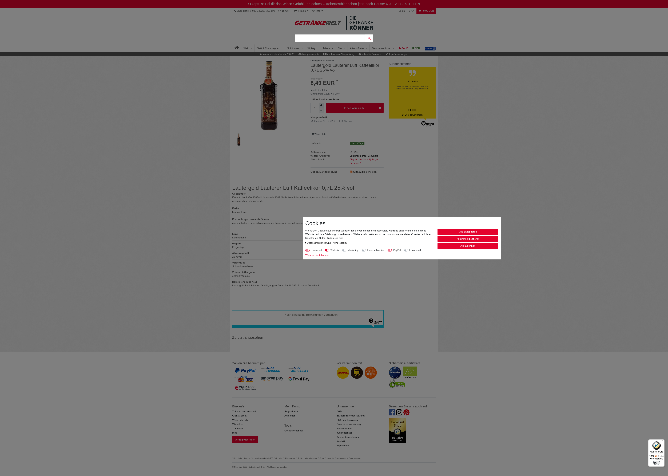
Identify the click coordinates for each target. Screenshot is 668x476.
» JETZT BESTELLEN (403, 4)
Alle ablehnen (467, 245)
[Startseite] (236, 48)
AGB (339, 411)
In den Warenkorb (354, 108)
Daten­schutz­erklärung (319, 242)
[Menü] (662, 441)
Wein (247, 48)
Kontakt (341, 441)
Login (402, 10)
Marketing (353, 250)
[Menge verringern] (321, 110)
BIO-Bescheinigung (347, 420)
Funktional (415, 250)
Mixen (327, 48)
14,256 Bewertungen (412, 114)
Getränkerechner (293, 430)
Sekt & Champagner (268, 48)
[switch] (656, 463)
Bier (340, 48)
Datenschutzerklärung (349, 424)
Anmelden (290, 415)
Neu (417, 48)
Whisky (312, 48)
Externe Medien (375, 250)
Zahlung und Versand (244, 411)
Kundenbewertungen (348, 437)
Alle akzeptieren (468, 231)
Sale (404, 48)
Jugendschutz (344, 432)
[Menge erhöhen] (321, 105)
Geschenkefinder (381, 48)
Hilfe (234, 432)
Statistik (334, 250)
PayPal (397, 250)
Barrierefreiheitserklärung (351, 415)
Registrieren (291, 411)
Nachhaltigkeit (344, 428)
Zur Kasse (238, 428)
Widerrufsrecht (240, 420)
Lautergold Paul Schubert (364, 155)
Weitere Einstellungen (317, 255)
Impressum (343, 445)
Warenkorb (238, 424)
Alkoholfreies (357, 48)
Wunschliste (320, 134)
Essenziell (316, 250)
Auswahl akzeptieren (468, 238)
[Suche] (369, 38)
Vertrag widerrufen (245, 439)
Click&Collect (239, 415)
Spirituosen (293, 48)
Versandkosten (332, 99)
